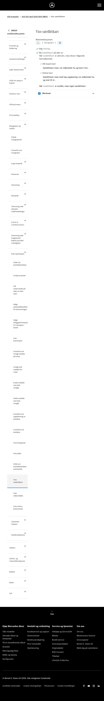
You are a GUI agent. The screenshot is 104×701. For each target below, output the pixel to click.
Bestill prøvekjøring (35, 639)
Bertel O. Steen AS (85, 644)
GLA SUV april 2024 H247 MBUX (35, 16)
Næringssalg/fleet (10, 650)
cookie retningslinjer (32, 685)
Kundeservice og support (38, 631)
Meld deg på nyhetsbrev (87, 648)
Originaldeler (57, 648)
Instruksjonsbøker (60, 644)
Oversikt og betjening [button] (13, 47)
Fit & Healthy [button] (14, 115)
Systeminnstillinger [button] (17, 59)
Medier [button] (12, 572)
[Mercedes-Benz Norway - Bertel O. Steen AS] (52, 5)
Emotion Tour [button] (14, 94)
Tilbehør (55, 656)
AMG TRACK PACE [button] (16, 70)
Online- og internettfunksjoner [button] (17, 559)
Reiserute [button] (15, 174)
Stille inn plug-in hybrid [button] (16, 81)
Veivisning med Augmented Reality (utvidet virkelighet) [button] (17, 239)
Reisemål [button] (14, 196)
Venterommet (33, 635)
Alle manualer (13, 16)
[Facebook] (83, 685)
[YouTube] (88, 685)
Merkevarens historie (86, 635)
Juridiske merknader (11, 685)
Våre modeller (9, 631)
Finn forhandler (34, 644)
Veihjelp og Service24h (62, 631)
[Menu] (99, 5)
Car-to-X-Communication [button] (17, 223)
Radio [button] (11, 582)
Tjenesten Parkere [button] (15, 522)
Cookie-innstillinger (66, 685)
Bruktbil (6, 646)
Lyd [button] (10, 593)
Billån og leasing (10, 655)
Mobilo (55, 635)
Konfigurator (8, 659)
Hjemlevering (33, 648)
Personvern (49, 685)
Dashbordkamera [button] (18, 535)
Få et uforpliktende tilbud (14, 642)
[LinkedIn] (98, 685)
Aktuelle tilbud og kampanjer (10, 637)
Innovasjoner (82, 639)
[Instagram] (93, 685)
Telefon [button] (12, 548)
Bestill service (58, 639)
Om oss (80, 631)
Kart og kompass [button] (17, 254)
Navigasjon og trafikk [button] (14, 127)
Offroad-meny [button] (14, 104)
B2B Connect (58, 652)
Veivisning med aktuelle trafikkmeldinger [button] (17, 209)
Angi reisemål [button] (16, 163)
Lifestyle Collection (60, 660)
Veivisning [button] (15, 185)
